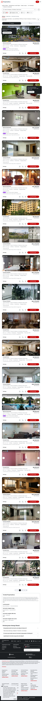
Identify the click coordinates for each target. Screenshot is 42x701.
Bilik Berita (15, 646)
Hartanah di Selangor (25, 687)
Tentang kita (4, 646)
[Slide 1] (18, 70)
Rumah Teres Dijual (14, 674)
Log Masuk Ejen (33, 685)
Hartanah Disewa (24, 670)
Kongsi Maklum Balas (17, 647)
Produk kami (4, 647)
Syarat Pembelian (32, 697)
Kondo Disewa (23, 671)
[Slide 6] (22, 70)
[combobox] (19, 9)
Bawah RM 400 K (6, 609)
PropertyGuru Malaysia (4, 671)
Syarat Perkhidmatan (18, 697)
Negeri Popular (24, 683)
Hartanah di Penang (24, 689)
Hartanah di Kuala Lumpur (24, 686)
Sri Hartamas (31, 5)
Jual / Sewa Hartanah (34, 686)
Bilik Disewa (23, 674)
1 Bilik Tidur (8, 615)
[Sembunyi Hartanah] (36, 27)
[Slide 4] (21, 40)
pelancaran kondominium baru (31, 598)
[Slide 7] (23, 70)
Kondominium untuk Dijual (14, 5)
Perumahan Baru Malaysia (34, 671)
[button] (3, 16)
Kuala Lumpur (24, 5)
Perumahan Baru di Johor (34, 673)
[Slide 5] (22, 40)
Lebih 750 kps (5, 620)
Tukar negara (26, 644)
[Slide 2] (19, 40)
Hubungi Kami (16, 644)
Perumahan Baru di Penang (34, 679)
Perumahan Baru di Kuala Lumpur (34, 676)
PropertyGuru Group (6, 644)
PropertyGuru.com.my (6, 661)
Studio (4, 615)
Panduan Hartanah (5, 674)
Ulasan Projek (4, 675)
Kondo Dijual (13, 671)
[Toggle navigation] (40, 2)
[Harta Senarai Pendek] (38, 27)
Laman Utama (5, 5)
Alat (31, 683)
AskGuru (3, 672)
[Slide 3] (20, 40)
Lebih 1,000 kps (11, 620)
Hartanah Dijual (14, 670)
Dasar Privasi (25, 697)
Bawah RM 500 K (12, 609)
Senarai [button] (12, 23)
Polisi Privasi (12, 691)
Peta (31, 23)
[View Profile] (6, 26)
